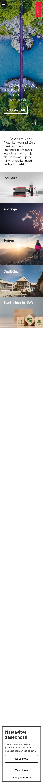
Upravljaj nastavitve (21, 777)
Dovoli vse (21, 758)
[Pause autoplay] (36, 123)
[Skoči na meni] (4, 4)
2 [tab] (28, 123)
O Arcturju (17, 110)
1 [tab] (24, 123)
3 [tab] (32, 123)
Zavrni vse (21, 770)
